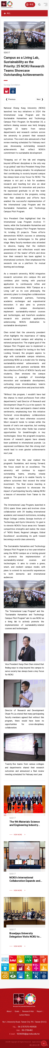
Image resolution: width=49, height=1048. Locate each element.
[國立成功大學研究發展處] (7, 4)
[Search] (39, 4)
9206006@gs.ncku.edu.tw (28, 1034)
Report (39, 1011)
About (9, 1011)
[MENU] (45, 5)
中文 (32, 4)
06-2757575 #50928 (27, 1027)
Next (40, 99)
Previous (10, 99)
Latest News (24, 1015)
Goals (17, 1011)
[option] (24, 35)
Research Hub (28, 1011)
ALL (8, 13)
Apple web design (38, 1042)
